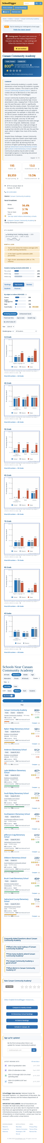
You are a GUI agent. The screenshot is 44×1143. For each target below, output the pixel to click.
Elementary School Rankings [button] (22, 1014)
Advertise (5, 1131)
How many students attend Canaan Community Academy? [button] (20, 955)
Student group (8, 331)
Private (16, 678)
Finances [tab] (17, 288)
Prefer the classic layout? (22, 30)
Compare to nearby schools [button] (22, 1008)
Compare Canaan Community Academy (20, 220)
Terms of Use (33, 1129)
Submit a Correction (21, 1129)
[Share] (40, 3)
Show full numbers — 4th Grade (14, 422)
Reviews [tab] (29, 284)
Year (4, 327)
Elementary (16, 675)
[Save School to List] (39, 723)
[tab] (22, 948)
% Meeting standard (10, 314)
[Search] (36, 3)
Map (22, 705)
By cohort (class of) (9, 322)
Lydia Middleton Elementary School (15, 771)
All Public (6, 675)
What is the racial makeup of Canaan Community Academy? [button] (21, 948)
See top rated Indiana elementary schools (22, 216)
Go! (34, 1050)
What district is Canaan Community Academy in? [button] (20, 969)
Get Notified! (22, 49)
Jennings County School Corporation (11, 885)
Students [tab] (7, 288)
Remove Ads (33, 1131)
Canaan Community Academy (20, 196)
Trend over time (9, 318)
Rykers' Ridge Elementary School (16, 729)
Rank (24, 691)
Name (9, 691)
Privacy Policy (33, 1127)
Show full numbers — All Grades (14, 652)
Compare (34, 723)
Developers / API (20, 1131)
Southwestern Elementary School (17, 814)
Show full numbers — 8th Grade (14, 606)
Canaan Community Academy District (17, 91)
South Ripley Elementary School (16, 793)
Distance (17, 691)
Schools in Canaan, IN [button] (22, 1027)
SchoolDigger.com (20, 1138)
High (32, 675)
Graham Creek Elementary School (19, 149)
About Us (5, 1127)
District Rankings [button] (22, 1020)
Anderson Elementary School (15, 750)
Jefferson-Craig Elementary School (14, 836)
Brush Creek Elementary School (16, 878)
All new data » (35, 1061)
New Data (19, 1127)
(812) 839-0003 (11, 192)
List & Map (7, 686)
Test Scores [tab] (19, 284)
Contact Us (6, 1129)
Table (15, 686)
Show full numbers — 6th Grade (14, 514)
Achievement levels (25, 314)
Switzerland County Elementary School (23, 147)
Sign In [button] (6, 12)
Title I (6, 682)
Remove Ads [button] (16, 12)
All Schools (25, 678)
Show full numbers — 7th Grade (14, 560)
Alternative (7, 678)
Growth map (31, 318)
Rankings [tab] (8, 284)
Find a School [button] (7, 8)
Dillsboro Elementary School (15, 858)
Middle (25, 675)
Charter (36, 678)
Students (32, 691)
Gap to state (20, 318)
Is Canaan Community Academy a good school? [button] (20, 962)
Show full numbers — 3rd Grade (14, 376)
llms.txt (18, 1134)
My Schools (8, 696)
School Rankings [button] (20, 8)
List (22, 701)
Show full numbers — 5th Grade (14, 468)
